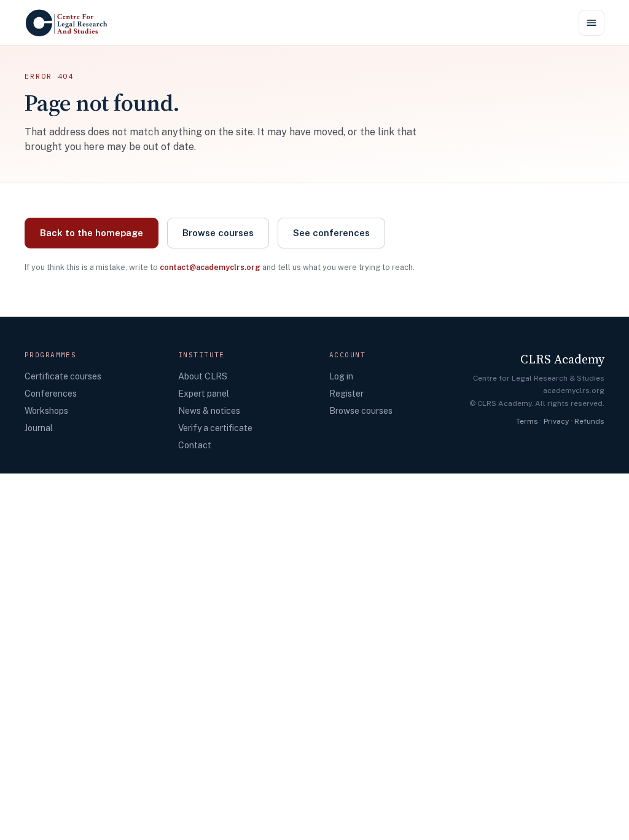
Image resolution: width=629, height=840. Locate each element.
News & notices (209, 411)
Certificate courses (63, 376)
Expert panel (203, 393)
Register (346, 393)
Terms (527, 421)
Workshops (46, 411)
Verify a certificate (215, 428)
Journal (39, 428)
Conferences (51, 393)
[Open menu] (591, 23)
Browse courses (218, 233)
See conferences (331, 233)
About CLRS (202, 376)
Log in (341, 376)
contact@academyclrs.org (210, 267)
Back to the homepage (91, 233)
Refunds (589, 421)
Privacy (556, 421)
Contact (194, 445)
